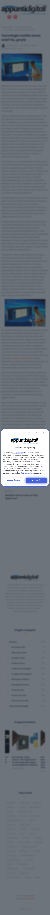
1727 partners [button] (17, 453)
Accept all (36, 480)
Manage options (13, 480)
